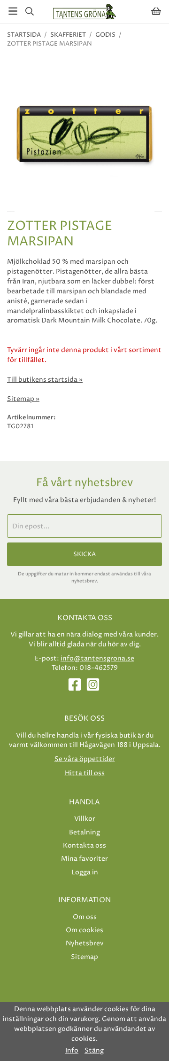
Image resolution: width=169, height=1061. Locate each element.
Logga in (84, 872)
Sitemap (84, 956)
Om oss (85, 916)
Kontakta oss (84, 845)
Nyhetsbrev (85, 943)
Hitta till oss (85, 773)
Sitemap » (23, 399)
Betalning (84, 832)
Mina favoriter (84, 858)
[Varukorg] (156, 11)
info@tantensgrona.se (97, 658)
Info (71, 1050)
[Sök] (29, 11)
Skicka (84, 554)
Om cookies (84, 930)
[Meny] (13, 11)
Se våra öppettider (84, 758)
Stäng (94, 1050)
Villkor (84, 818)
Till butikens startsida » (45, 380)
